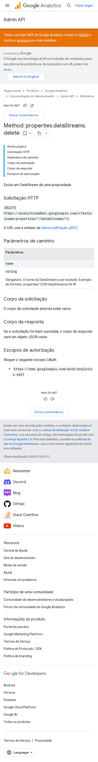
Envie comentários (23, 115)
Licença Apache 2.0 (19, 439)
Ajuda (8, 572)
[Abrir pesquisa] (69, 5)
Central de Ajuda (16, 550)
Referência (87, 96)
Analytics (51, 6)
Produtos (33, 90)
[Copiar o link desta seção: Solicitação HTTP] (43, 198)
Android (9, 685)
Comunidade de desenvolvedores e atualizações (38, 599)
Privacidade (43, 740)
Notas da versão (15, 565)
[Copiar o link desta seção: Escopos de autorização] (58, 350)
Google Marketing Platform (23, 634)
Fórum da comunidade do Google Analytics (34, 607)
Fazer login (84, 5)
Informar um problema (20, 580)
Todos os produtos (17, 722)
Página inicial (12, 90)
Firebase (10, 700)
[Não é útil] (31, 105)
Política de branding (18, 656)
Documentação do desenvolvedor (32, 96)
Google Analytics (56, 90)
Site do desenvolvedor (20, 558)
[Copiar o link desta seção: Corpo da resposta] (48, 322)
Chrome (9, 692)
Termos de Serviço (17, 641)
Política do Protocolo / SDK (23, 649)
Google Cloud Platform (20, 707)
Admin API (14, 20)
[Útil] (25, 105)
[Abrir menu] (7, 5)
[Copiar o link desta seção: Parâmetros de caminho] (58, 241)
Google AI (10, 714)
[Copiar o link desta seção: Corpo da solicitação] (51, 299)
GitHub (84, 35)
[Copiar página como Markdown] (39, 133)
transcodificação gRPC (59, 228)
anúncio (22, 40)
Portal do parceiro (16, 627)
